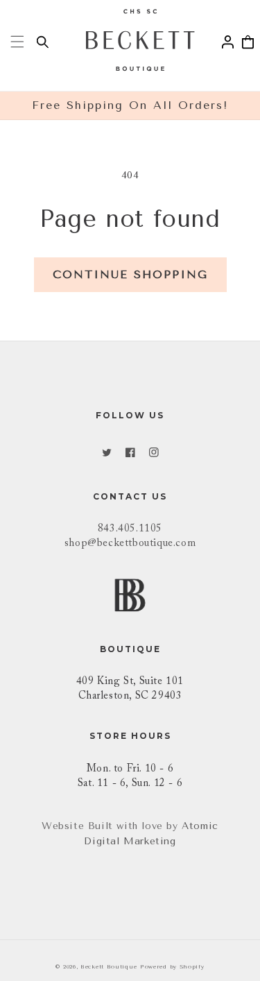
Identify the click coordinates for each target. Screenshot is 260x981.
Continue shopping (130, 274)
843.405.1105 (130, 529)
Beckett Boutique (108, 966)
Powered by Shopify (172, 966)
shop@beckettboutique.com (130, 543)
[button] (17, 41)
